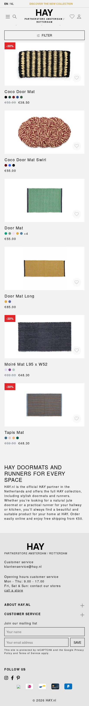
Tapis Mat (14, 432)
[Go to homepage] (44, 12)
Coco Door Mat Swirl (25, 159)
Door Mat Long (20, 295)
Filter (46, 35)
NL (12, 3)
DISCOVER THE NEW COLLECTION (51, 4)
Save (77, 642)
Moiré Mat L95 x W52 (26, 364)
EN (6, 4)
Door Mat (14, 227)
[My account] (79, 16)
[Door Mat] (44, 200)
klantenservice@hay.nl (23, 566)
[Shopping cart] (84, 16)
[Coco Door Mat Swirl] (44, 132)
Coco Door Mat (20, 91)
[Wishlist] (72, 16)
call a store (13, 590)
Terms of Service (30, 653)
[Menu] (7, 16)
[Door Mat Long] (44, 268)
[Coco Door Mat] (44, 64)
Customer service (22, 614)
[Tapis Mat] (44, 404)
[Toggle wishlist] (76, 78)
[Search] (14, 16)
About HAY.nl (17, 604)
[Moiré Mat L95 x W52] (44, 336)
